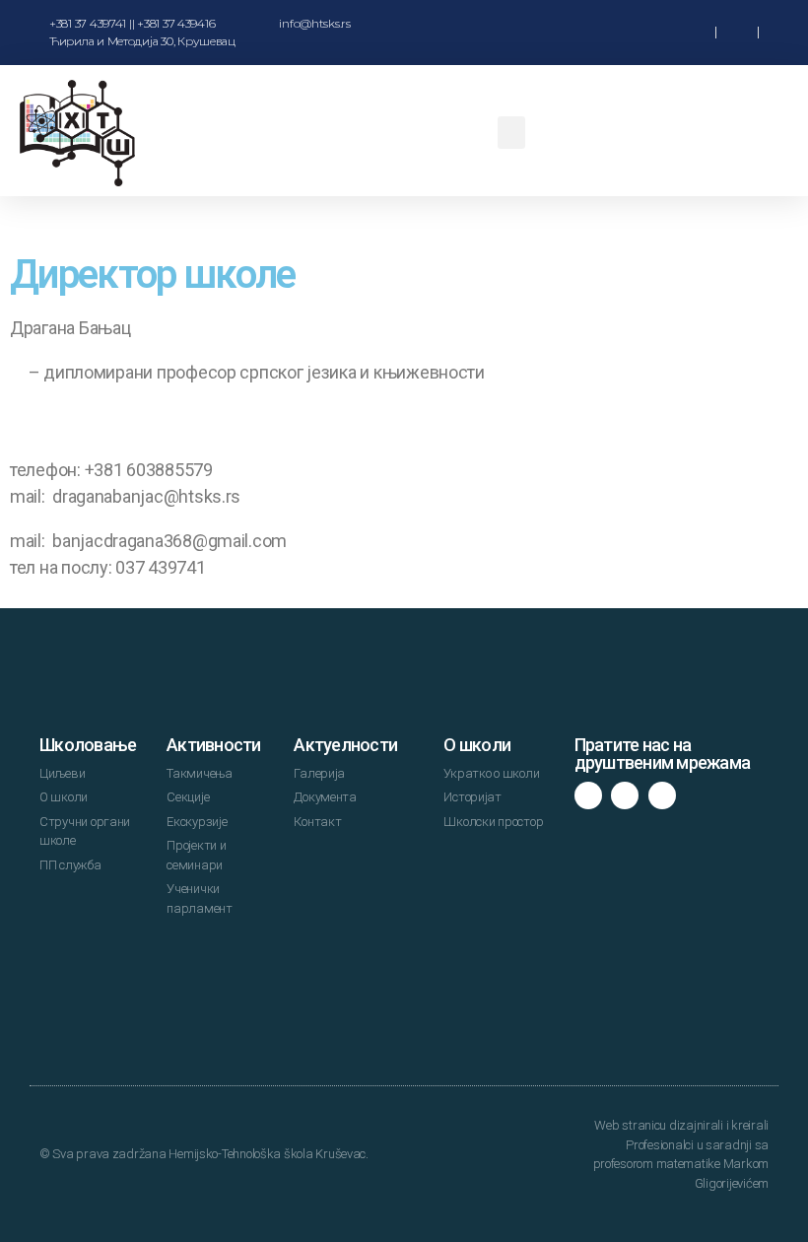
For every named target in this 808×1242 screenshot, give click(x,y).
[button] (636, 33)
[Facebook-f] (588, 795)
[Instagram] (625, 795)
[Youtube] (662, 795)
